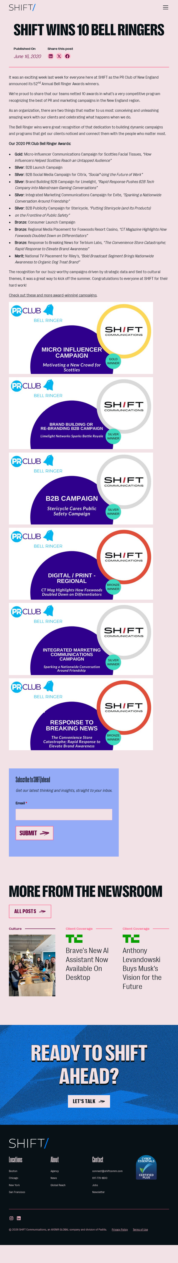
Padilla (102, 1229)
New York (14, 1185)
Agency (55, 1171)
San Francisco (17, 1192)
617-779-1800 (99, 1178)
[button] (164, 7)
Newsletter (98, 1192)
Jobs (95, 1185)
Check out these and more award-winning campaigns (53, 295)
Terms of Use (140, 1229)
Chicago (13, 1178)
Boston (13, 1171)
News (54, 1178)
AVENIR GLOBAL (60, 1229)
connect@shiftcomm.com (107, 1171)
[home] (22, 7)
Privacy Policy (120, 1229)
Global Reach (58, 1185)
